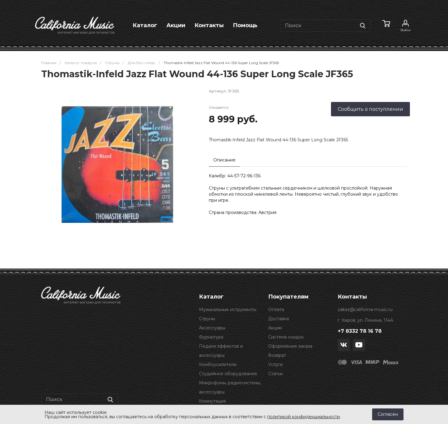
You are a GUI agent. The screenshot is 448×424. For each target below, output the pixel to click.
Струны (207, 318)
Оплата (276, 309)
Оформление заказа (290, 346)
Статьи (275, 373)
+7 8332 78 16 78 (360, 331)
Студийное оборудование (228, 373)
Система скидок (286, 337)
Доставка (278, 318)
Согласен (388, 414)
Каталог (145, 25)
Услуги (275, 364)
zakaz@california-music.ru (365, 309)
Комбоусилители (217, 364)
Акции (175, 25)
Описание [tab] (224, 160)
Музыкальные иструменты (227, 309)
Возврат (277, 355)
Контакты (209, 25)
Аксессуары (212, 328)
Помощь (245, 25)
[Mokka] (390, 361)
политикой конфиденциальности (303, 416)
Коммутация (212, 401)
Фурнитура (211, 337)
